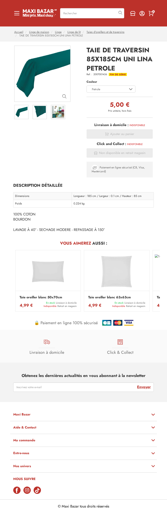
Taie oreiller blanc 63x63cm (109, 297)
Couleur (92, 81)
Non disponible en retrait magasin (122, 153)
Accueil (18, 32)
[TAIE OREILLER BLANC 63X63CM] (116, 271)
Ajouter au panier (122, 134)
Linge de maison (39, 32)
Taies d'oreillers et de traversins (105, 32)
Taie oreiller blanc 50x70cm (41, 297)
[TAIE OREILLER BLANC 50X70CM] (48, 271)
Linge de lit (74, 32)
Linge (58, 32)
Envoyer (144, 387)
